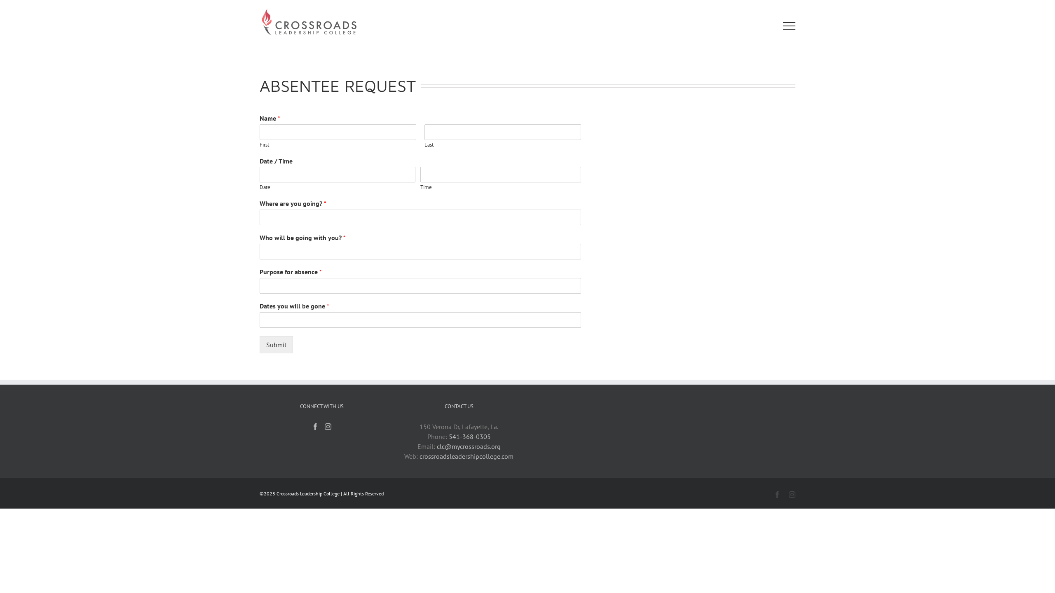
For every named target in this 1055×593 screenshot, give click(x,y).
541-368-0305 (470, 436)
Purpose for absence (291, 272)
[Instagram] (328, 426)
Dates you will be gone (294, 306)
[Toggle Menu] (789, 26)
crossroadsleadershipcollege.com (466, 456)
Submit (276, 345)
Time (426, 187)
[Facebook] (315, 426)
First (264, 145)
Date (265, 187)
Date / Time (276, 161)
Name (270, 118)
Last (429, 145)
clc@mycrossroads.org (469, 446)
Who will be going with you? (303, 237)
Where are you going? (293, 203)
